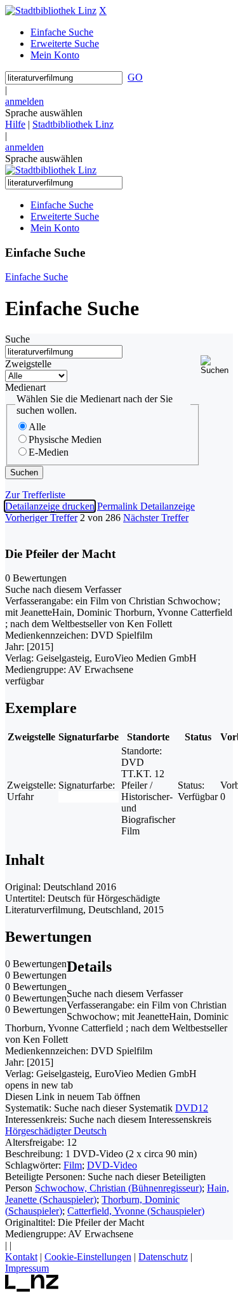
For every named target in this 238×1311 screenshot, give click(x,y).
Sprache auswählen (44, 112)
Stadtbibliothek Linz (73, 124)
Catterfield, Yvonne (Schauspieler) (135, 1211)
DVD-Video (112, 1165)
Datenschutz (163, 1256)
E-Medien (49, 452)
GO (135, 77)
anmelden (24, 101)
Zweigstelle (28, 363)
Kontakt (21, 1256)
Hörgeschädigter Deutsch (56, 1130)
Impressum (27, 1268)
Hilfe (15, 124)
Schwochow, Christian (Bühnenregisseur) (118, 1188)
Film (72, 1165)
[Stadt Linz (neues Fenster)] (32, 1288)
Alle (37, 426)
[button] (217, 365)
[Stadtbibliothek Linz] (50, 10)
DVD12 (191, 1108)
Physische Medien (65, 439)
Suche (17, 339)
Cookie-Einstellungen (87, 1256)
